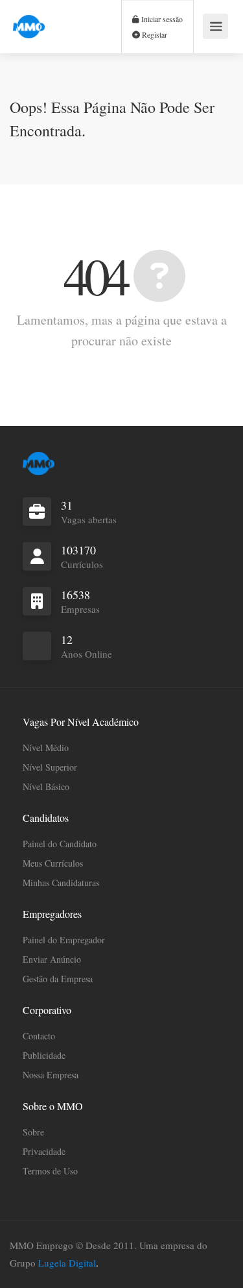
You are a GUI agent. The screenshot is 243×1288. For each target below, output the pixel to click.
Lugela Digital (67, 1262)
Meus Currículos (53, 863)
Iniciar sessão (161, 19)
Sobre (33, 1132)
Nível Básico (46, 786)
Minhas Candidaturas (61, 882)
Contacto (39, 1036)
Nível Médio (46, 747)
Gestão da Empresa (58, 978)
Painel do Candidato (60, 843)
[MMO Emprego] (29, 19)
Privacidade (44, 1151)
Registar (153, 34)
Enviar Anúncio (52, 959)
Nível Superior (50, 767)
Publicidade (44, 1055)
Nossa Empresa (50, 1075)
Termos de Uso (50, 1171)
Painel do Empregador (64, 940)
